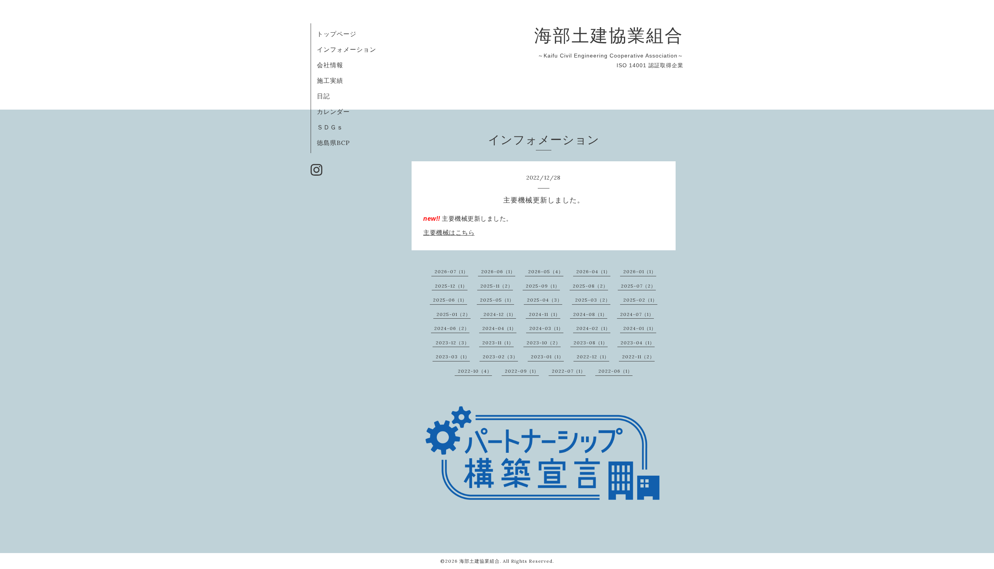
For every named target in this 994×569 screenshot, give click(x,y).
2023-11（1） (498, 343)
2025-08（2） (590, 286)
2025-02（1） (640, 300)
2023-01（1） (547, 357)
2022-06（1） (615, 371)
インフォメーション (346, 49)
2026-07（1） (451, 271)
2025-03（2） (592, 300)
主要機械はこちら (448, 232)
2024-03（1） (546, 328)
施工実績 (330, 80)
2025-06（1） (450, 300)
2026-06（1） (498, 271)
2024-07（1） (637, 314)
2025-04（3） (544, 300)
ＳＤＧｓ (330, 127)
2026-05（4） (545, 271)
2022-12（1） (593, 357)
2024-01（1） (639, 328)
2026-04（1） (593, 271)
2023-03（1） (453, 357)
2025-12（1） (451, 286)
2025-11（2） (496, 286)
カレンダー (333, 111)
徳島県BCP (333, 143)
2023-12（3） (452, 343)
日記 (323, 96)
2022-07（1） (569, 371)
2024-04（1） (499, 328)
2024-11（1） (544, 314)
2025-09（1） (543, 286)
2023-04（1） (637, 343)
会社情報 (330, 65)
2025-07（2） (638, 286)
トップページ (336, 34)
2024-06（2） (451, 328)
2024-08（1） (590, 314)
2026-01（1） (639, 271)
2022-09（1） (522, 371)
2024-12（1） (499, 314)
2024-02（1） (593, 328)
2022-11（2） (638, 357)
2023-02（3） (500, 357)
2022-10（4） (475, 371)
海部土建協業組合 (608, 35)
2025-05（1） (497, 300)
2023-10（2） (544, 343)
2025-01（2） (453, 314)
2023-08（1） (590, 343)
